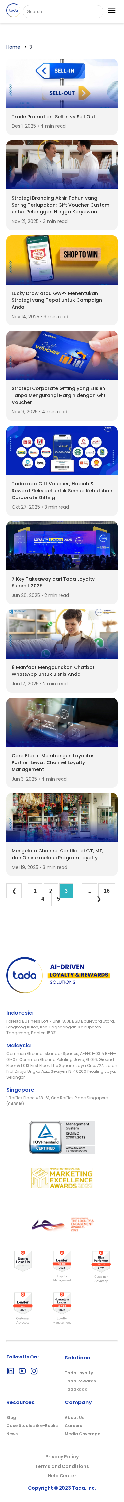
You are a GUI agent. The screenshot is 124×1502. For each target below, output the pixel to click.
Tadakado (76, 1389)
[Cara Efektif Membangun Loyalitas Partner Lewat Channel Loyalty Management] (62, 745)
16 (107, 891)
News (12, 1434)
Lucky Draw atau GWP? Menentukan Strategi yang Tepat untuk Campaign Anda (57, 300)
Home (13, 47)
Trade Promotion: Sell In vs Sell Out (53, 116)
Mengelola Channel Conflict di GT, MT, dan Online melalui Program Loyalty (57, 854)
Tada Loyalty (79, 1373)
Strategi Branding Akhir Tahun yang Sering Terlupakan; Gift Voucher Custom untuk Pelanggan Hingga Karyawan (60, 205)
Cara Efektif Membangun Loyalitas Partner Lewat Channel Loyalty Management (53, 762)
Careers (73, 1425)
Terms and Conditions (62, 1466)
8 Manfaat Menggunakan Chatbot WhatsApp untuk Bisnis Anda (53, 670)
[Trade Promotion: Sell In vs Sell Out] (62, 106)
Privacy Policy (62, 1456)
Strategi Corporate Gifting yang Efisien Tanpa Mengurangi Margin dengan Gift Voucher (59, 395)
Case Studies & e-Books (32, 1425)
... (89, 891)
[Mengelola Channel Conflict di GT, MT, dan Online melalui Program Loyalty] (62, 840)
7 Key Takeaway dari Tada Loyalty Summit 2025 (53, 582)
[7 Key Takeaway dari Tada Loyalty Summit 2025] (62, 568)
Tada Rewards (80, 1381)
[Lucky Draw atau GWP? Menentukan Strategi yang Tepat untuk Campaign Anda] (62, 283)
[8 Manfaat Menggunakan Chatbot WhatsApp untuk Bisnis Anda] (62, 657)
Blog (11, 1417)
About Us (74, 1417)
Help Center (62, 1475)
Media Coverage (82, 1434)
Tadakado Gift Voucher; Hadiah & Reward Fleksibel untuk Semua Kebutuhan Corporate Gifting (62, 490)
